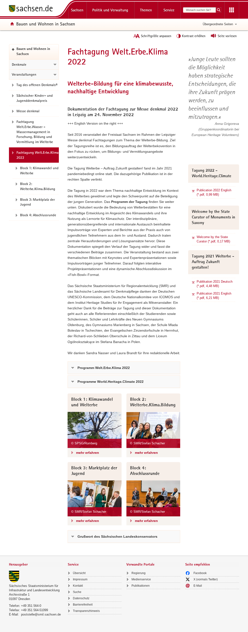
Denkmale (19, 64)
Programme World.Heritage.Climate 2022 (111, 382)
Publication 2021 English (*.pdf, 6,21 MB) (214, 296)
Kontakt (78, 585)
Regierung (139, 573)
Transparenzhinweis (86, 611)
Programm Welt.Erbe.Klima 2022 (104, 368)
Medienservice (141, 579)
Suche (77, 592)
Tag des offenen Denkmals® (37, 85)
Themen (146, 10)
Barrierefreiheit (83, 604)
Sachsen (77, 10)
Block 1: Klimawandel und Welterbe (39, 170)
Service (168, 10)
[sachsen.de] (36, 9)
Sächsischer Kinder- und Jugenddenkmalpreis (34, 98)
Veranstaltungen (24, 74)
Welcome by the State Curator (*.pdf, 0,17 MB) (213, 239)
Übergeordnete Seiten (218, 24)
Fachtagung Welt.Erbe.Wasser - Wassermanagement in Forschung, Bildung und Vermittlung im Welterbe (34, 132)
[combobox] (199, 10)
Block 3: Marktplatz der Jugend (37, 202)
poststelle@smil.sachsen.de (41, 614)
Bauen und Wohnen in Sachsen (45, 24)
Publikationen (141, 585)
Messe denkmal (27, 111)
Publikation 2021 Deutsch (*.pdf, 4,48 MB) (214, 284)
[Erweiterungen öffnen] (231, 10)
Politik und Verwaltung (110, 10)
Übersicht (79, 573)
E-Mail (198, 585)
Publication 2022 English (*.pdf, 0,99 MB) (214, 192)
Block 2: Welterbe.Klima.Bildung (37, 186)
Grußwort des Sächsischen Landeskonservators (117, 536)
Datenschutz (81, 598)
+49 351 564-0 (31, 606)
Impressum (80, 579)
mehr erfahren (87, 453)
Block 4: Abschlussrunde (38, 215)
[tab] (36, 565)
